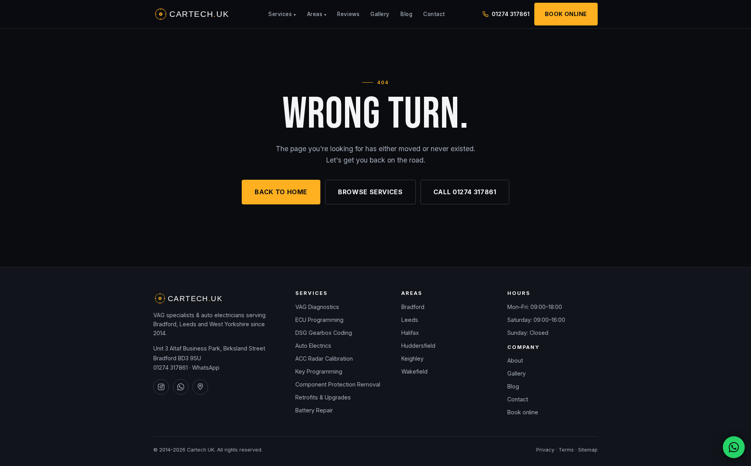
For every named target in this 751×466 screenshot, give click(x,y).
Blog (406, 14)
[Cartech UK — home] (192, 14)
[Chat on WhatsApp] (734, 447)
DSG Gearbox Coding (323, 332)
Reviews (348, 14)
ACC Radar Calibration (324, 358)
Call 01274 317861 (464, 192)
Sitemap (588, 450)
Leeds (409, 319)
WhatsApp (205, 367)
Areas (317, 14)
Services (282, 14)
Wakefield (414, 371)
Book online (522, 412)
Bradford (412, 306)
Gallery (380, 14)
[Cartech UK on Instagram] (161, 387)
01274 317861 (511, 14)
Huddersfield (418, 345)
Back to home (281, 192)
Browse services (370, 192)
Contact (434, 14)
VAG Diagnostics (317, 306)
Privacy (545, 450)
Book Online (566, 14)
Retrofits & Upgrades (323, 397)
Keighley (412, 358)
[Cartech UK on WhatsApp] (181, 387)
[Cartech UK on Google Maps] (200, 387)
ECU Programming (319, 319)
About (515, 360)
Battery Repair (314, 410)
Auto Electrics (313, 345)
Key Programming (318, 371)
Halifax (410, 332)
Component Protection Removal (337, 384)
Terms (566, 450)
